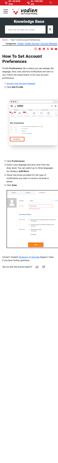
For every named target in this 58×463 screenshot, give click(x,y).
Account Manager (48, 43)
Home (4, 40)
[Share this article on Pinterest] (52, 49)
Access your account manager (21, 83)
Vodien (20, 43)
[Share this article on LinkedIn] (43, 49)
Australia (35, 257)
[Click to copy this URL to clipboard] (35, 49)
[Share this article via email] (56, 49)
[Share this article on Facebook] (39, 49)
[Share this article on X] (48, 49)
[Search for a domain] (50, 2)
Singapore (23, 257)
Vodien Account (32, 43)
